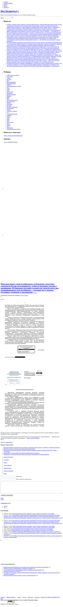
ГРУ (8, 87)
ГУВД (8, 89)
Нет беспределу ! (10, 11)
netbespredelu (9, 442)
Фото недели (10, 122)
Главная (6, 2)
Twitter (5, 506)
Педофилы (9, 104)
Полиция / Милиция (12, 107)
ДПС (8, 90)
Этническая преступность (13, 129)
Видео (5, 6)
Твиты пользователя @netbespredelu (13, 135)
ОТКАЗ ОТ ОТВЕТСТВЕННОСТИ (50, 597)
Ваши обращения (11, 82)
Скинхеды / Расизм (12, 111)
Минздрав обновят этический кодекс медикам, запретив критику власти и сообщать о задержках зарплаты (32, 447)
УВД (8, 118)
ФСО (8, 126)
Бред (8, 80)
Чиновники (10, 127)
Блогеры (9, 79)
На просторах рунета (12, 100)
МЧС (8, 98)
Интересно (9, 93)
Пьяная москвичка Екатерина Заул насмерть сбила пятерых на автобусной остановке (26, 567)
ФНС (8, 121)
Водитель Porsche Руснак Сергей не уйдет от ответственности (20, 575)
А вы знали (10, 76)
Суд (8, 112)
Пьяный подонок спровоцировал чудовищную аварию (18, 568)
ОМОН (9, 103)
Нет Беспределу (11, 101)
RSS (2, 598)
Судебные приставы (12, 114)
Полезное (36, 597)
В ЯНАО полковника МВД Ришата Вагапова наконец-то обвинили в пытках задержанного (36, 531)
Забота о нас (10, 91)
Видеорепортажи (11, 83)
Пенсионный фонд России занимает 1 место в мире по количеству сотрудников (33, 513)
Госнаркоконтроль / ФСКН (14, 86)
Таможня (9, 115)
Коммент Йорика (8, 3)
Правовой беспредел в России (11, 571)
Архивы (6, 142)
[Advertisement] (13, 166)
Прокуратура (10, 108)
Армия (8, 78)
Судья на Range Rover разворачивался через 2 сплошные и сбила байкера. (23, 570)
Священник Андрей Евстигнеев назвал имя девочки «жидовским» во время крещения (26, 454)
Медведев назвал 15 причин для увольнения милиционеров (19, 449)
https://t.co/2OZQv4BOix (33, 438)
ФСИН (8, 125)
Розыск (5, 4)
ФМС (8, 119)
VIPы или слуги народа (13, 75)
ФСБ (8, 123)
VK (5, 507)
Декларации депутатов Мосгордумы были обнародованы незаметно (21, 453)
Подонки (9, 105)
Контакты (6, 7)
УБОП (8, 116)
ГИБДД (9, 85)
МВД (8, 97)
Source (2, 442)
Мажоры (9, 96)
